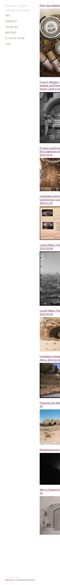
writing (10, 32)
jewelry (9, 21)
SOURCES (10, 27)
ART (7, 15)
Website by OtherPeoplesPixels (20, 580)
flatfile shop (12, 38)
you (7, 44)
